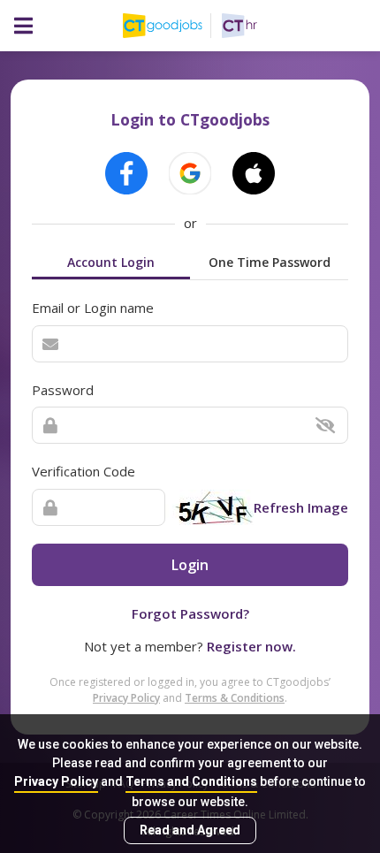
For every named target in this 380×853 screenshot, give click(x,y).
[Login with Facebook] (126, 173)
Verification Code (83, 471)
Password (63, 390)
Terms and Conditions (191, 781)
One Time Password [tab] (270, 262)
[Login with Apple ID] (253, 173)
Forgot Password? (190, 613)
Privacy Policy (56, 781)
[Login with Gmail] (190, 173)
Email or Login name (93, 307)
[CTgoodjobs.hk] (172, 25)
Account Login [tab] (111, 262)
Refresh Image (301, 507)
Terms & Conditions (235, 697)
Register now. (251, 646)
